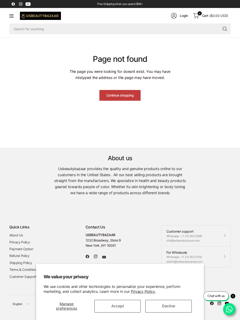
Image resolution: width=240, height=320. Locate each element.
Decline (168, 306)
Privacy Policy (19, 242)
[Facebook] (13, 4)
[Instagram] (20, 4)
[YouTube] (28, 4)
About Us (16, 235)
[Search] (225, 28)
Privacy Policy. (143, 291)
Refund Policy (19, 256)
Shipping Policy (20, 263)
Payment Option (21, 249)
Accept (117, 306)
